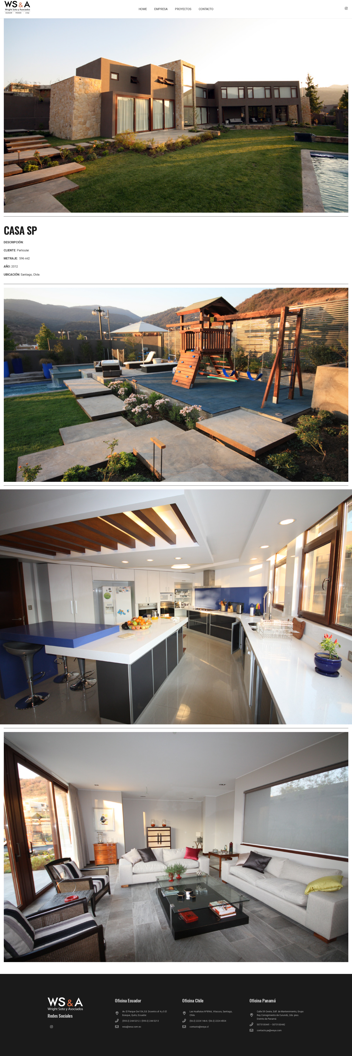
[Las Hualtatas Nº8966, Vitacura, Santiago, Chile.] (186, 1013)
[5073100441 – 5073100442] (253, 1025)
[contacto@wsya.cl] (186, 1027)
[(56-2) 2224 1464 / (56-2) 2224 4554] (186, 1021)
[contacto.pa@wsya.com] (253, 1030)
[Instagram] (346, 8)
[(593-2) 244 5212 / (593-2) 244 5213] (118, 1021)
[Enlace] (17, 7)
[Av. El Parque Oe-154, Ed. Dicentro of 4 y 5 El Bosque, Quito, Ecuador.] (118, 1013)
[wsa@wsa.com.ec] (118, 1027)
